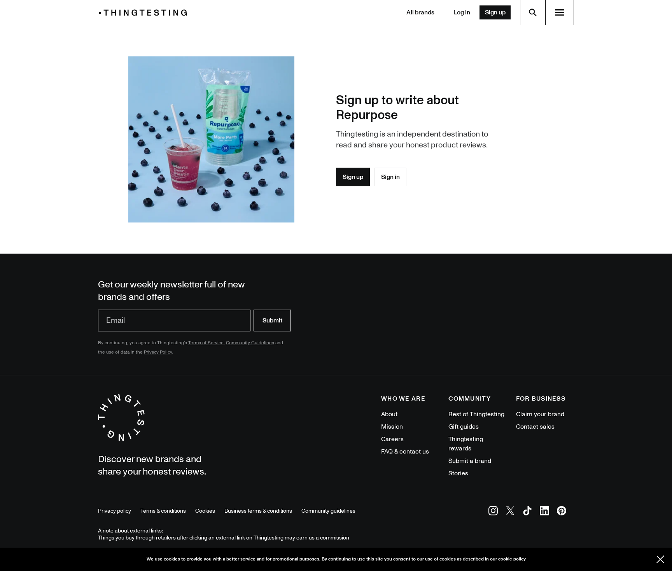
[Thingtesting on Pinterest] (561, 512)
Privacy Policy (158, 352)
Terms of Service (206, 343)
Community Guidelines (250, 343)
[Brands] (144, 13)
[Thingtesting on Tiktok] (527, 512)
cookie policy (512, 559)
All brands (420, 12)
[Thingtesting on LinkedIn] (544, 512)
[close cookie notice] (660, 559)
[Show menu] (560, 12)
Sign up (495, 12)
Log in (461, 12)
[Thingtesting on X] (510, 512)
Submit (272, 320)
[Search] (532, 12)
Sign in (390, 177)
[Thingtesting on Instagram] (493, 512)
